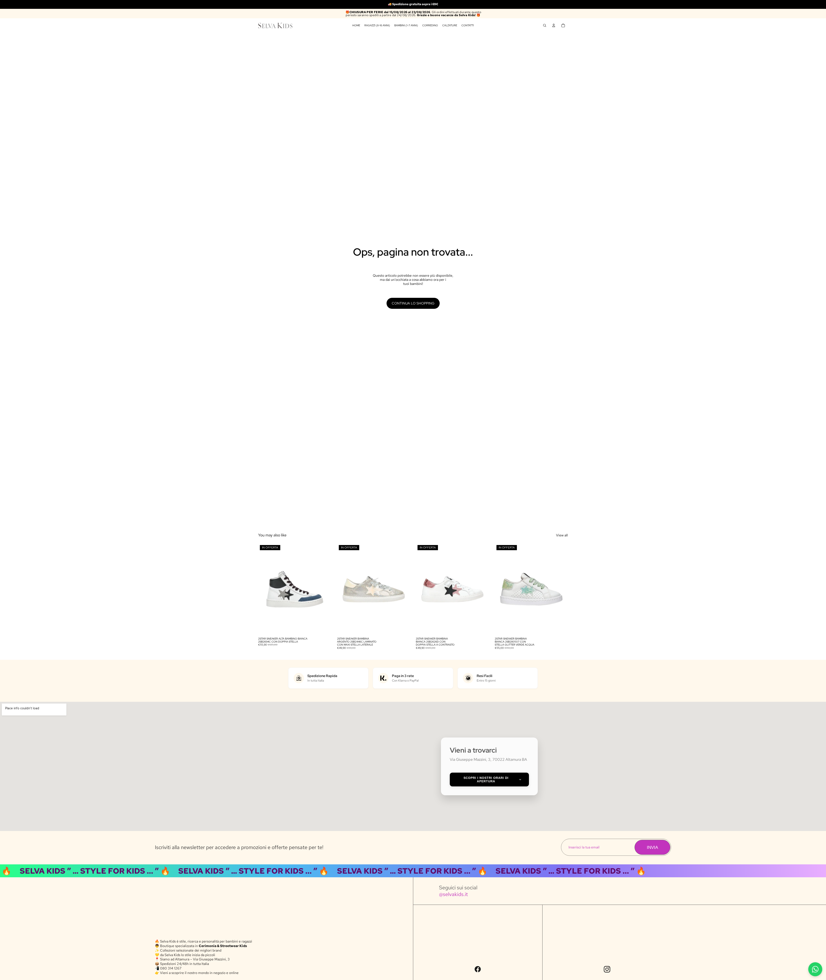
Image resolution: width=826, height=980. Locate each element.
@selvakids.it (453, 894)
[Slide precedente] (264, 589)
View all (562, 535)
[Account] (553, 25)
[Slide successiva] (325, 589)
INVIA (652, 847)
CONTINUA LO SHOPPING (413, 303)
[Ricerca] (544, 25)
